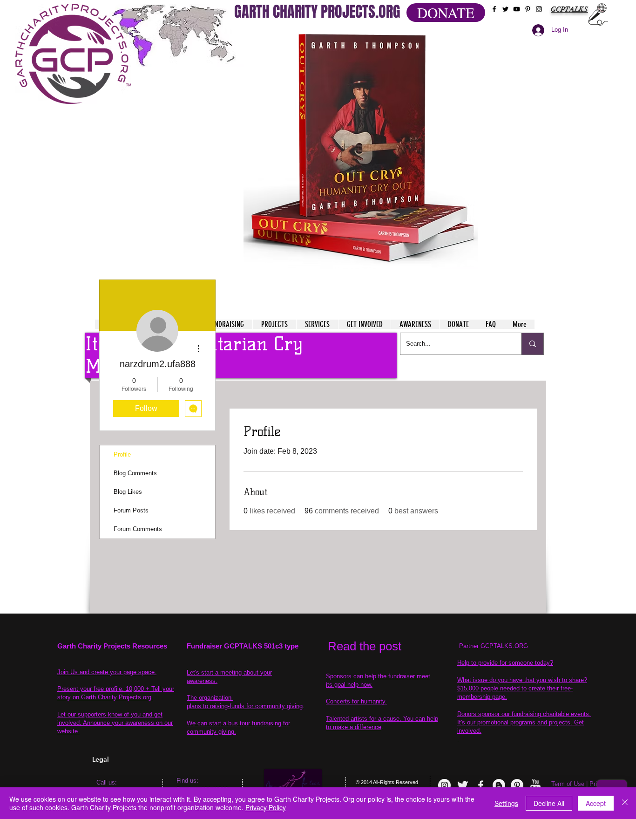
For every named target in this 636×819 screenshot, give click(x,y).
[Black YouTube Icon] (517, 9)
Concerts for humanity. (356, 701)
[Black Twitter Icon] (505, 9)
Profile (122, 454)
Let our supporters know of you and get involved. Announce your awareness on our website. (115, 723)
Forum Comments (138, 529)
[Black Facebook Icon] (494, 9)
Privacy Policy (265, 807)
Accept (596, 803)
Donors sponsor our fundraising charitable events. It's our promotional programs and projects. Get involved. (524, 722)
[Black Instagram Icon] (539, 9)
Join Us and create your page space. (106, 672)
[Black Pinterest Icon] (528, 9)
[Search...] (532, 344)
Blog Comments (135, 473)
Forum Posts (131, 510)
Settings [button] (506, 803)
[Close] (624, 803)
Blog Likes (128, 491)
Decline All (549, 803)
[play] (453, 36)
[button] (361, 149)
